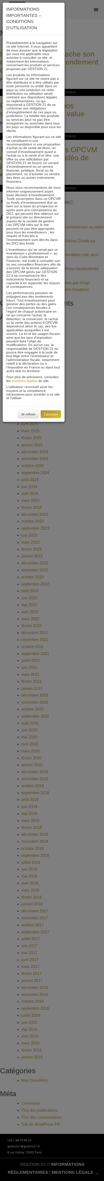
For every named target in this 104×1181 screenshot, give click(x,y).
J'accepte (51, 414)
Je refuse (28, 414)
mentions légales (24, 381)
